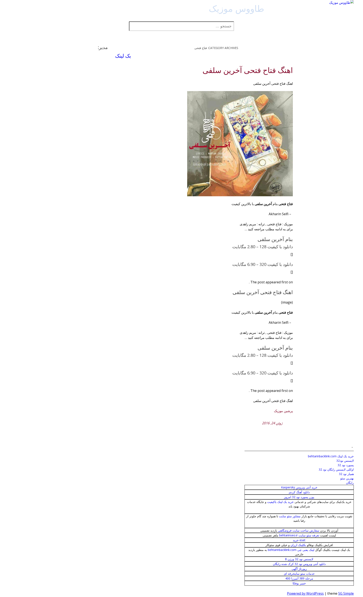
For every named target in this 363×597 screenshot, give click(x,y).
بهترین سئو (347, 478)
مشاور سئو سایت (290, 516)
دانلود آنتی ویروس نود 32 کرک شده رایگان (299, 564)
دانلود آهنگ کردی (299, 492)
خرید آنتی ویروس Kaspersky (299, 487)
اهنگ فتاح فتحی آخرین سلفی (248, 70)
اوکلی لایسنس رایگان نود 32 (336, 469)
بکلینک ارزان (298, 545)
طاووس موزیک (236, 8)
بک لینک (123, 55)
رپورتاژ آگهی (299, 569)
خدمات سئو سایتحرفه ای (299, 574)
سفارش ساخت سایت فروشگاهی (298, 530)
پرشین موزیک (283, 411)
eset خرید (299, 540)
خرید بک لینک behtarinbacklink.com (331, 456)
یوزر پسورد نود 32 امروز (299, 497)
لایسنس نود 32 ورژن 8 (299, 559)
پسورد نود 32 (346, 465)
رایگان (350, 483)
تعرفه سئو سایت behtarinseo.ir (299, 535)
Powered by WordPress (305, 593)
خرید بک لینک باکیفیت (280, 502)
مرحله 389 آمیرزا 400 (299, 578)
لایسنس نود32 (345, 461)
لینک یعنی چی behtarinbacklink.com (291, 550)
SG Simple (346, 593)
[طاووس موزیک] (341, 2)
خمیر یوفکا (299, 583)
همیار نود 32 (346, 474)
